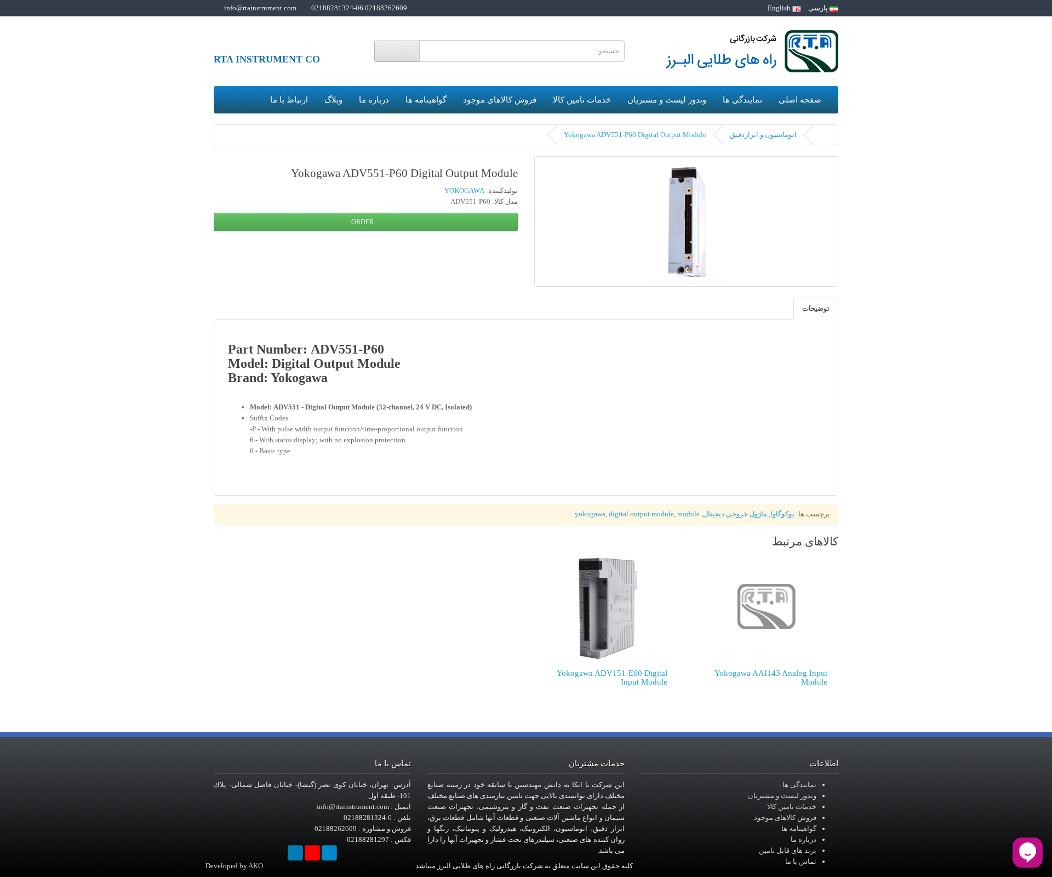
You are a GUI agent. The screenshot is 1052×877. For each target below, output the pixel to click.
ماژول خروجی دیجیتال (735, 514)
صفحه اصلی (800, 99)
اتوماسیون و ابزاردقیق (763, 134)
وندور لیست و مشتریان (666, 99)
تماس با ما (800, 861)
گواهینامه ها (426, 99)
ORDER (363, 222)
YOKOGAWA (464, 190)
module (688, 514)
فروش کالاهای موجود (499, 99)
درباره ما (374, 99)
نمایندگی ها (742, 99)
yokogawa (590, 514)
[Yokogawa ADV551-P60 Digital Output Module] (686, 221)
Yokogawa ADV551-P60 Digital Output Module (635, 134)
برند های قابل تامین (787, 850)
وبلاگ (333, 99)
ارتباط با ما (289, 99)
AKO (255, 866)
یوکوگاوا (782, 514)
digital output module (641, 514)
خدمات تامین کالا (582, 99)
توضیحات (816, 308)
